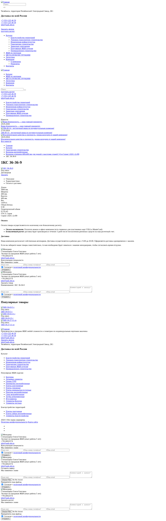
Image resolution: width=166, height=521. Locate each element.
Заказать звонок (7, 29)
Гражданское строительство (22, 44)
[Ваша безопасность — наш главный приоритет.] (21, 122)
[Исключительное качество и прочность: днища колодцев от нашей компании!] (34, 135)
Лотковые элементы (14, 379)
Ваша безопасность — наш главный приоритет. (20, 126)
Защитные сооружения (20, 46)
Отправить (6, 270)
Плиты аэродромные (14, 386)
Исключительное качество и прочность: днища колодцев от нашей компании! (33, 139)
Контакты (10, 66)
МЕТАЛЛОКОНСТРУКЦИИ (18, 55)
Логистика (10, 57)
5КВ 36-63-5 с (7, 312)
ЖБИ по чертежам (13, 53)
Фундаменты (11, 399)
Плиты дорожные (13, 388)
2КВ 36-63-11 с (7, 318)
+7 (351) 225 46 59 (8, 20)
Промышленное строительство (23, 51)
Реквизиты (15, 64)
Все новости (6, 141)
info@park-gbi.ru (7, 27)
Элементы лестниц (14, 403)
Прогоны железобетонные (17, 392)
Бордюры (10, 377)
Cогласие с (22, 267)
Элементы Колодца (14, 401)
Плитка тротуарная (14, 411)
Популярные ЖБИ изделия (22, 48)
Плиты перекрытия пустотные (18, 390)
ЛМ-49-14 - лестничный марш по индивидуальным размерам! (26, 133)
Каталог (9, 35)
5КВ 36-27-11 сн (7, 325)
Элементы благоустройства (17, 416)
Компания (10, 59)
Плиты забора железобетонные (19, 414)
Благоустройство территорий (23, 38)
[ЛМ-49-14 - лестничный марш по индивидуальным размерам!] (27, 128)
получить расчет (8, 31)
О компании (16, 62)
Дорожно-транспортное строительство (27, 40)
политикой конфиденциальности (27, 267)
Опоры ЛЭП (11, 381)
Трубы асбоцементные (15, 397)
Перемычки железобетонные (18, 383)
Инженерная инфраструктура (23, 42)
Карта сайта (33, 422)
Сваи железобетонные (15, 394)
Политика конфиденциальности (14, 422)
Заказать (4, 175)
